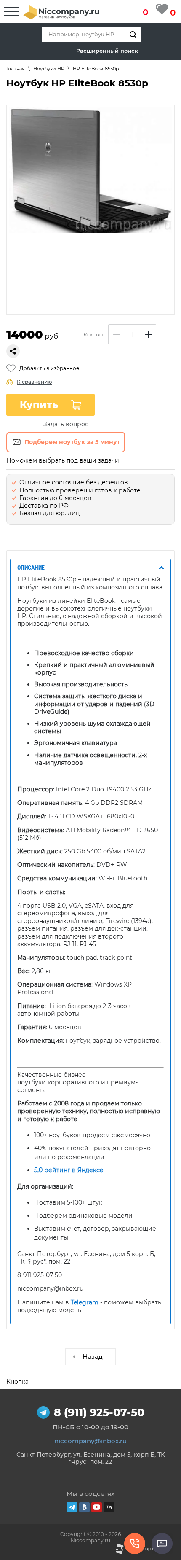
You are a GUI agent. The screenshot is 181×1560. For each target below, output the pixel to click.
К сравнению (34, 382)
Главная (15, 69)
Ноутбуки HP (48, 69)
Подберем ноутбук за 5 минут (72, 442)
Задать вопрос (65, 424)
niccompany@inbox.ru (90, 1441)
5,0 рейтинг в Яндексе (69, 1170)
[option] (90, 170)
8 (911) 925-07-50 (99, 1412)
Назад (93, 1357)
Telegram (84, 1302)
